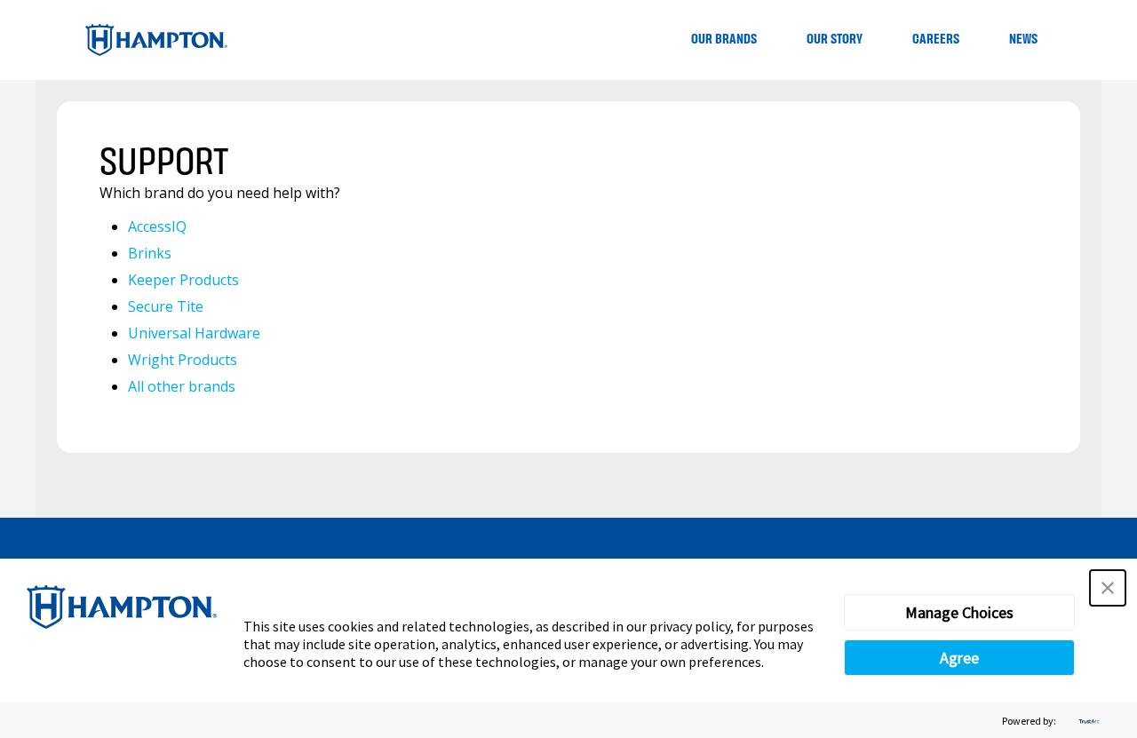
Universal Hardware (194, 333)
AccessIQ (157, 226)
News (1023, 39)
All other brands (181, 386)
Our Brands (724, 39)
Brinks (149, 253)
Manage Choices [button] (959, 612)
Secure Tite (165, 306)
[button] (1107, 588)
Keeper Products (183, 280)
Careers (935, 39)
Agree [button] (959, 657)
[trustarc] (1087, 721)
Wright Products (182, 359)
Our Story (835, 39)
